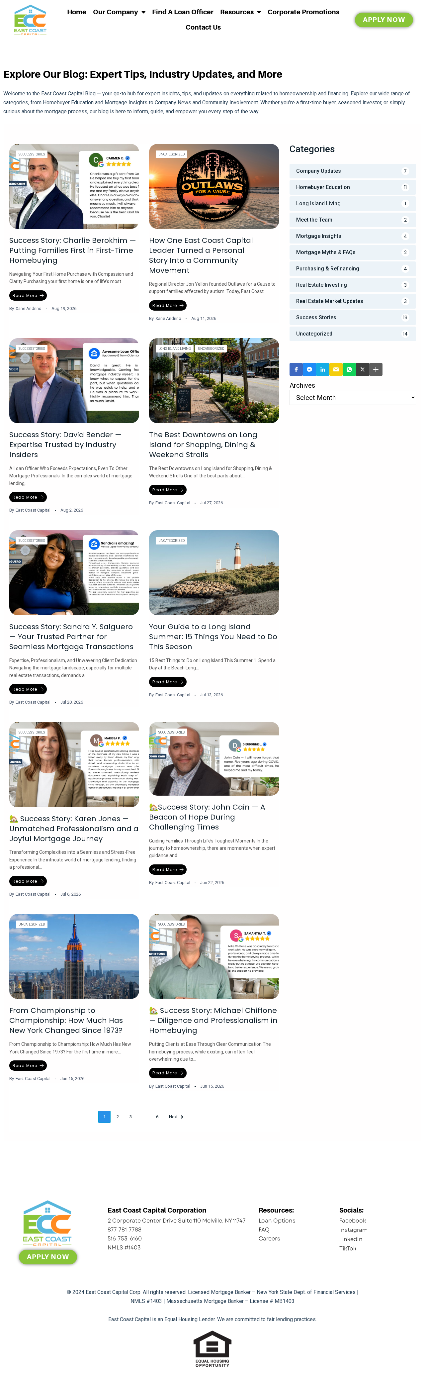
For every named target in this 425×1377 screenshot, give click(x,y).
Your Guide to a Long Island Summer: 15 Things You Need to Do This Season (213, 637)
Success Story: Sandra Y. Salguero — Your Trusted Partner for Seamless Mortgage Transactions (71, 637)
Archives (302, 385)
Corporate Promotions (303, 12)
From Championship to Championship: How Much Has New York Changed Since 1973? (66, 1020)
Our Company (115, 12)
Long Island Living (174, 348)
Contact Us (203, 27)
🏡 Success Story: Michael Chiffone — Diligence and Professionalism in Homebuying (213, 1020)
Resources (237, 12)
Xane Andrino (29, 308)
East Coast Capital (33, 510)
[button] (296, 369)
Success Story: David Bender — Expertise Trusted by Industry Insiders (65, 445)
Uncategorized (171, 154)
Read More (25, 295)
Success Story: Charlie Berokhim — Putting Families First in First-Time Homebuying (72, 250)
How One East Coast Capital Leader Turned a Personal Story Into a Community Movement (201, 255)
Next (173, 1116)
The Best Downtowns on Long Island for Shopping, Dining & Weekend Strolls (203, 445)
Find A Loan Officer (182, 12)
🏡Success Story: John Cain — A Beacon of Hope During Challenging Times (207, 817)
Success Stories (32, 154)
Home (76, 12)
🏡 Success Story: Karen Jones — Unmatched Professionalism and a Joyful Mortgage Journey (73, 829)
